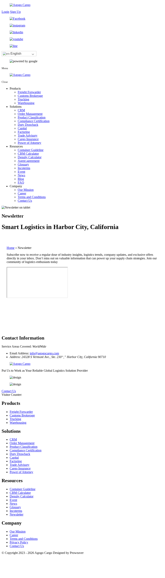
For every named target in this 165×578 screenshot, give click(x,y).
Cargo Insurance (28, 139)
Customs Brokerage (30, 95)
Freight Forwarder (29, 92)
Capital (22, 128)
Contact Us (25, 200)
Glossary (23, 164)
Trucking (23, 99)
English (15, 53)
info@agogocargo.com (44, 353)
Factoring (24, 132)
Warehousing (26, 103)
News (21, 175)
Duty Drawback (28, 124)
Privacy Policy (19, 542)
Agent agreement (28, 161)
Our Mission (26, 189)
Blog (21, 179)
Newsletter (16, 514)
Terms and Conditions (32, 197)
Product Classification (31, 117)
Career (22, 193)
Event (21, 171)
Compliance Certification (34, 121)
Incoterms (24, 168)
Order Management (30, 114)
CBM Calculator (28, 153)
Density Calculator (29, 157)
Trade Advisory (27, 135)
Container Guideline (30, 150)
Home (10, 248)
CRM (21, 110)
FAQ (21, 182)
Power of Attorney (29, 142)
